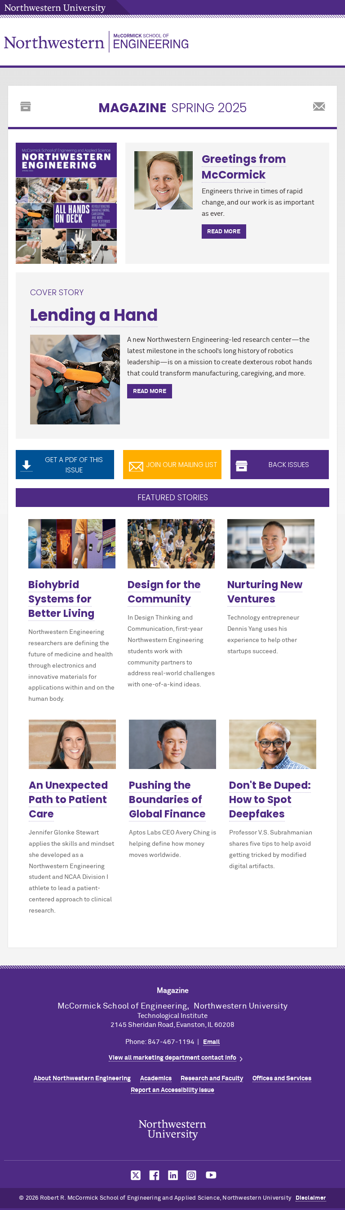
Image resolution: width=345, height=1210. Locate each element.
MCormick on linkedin (172, 1175)
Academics (156, 1078)
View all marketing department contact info (172, 1058)
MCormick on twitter (134, 1175)
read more (223, 232)
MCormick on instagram (192, 1175)
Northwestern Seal (172, 1129)
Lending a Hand (94, 315)
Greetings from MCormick (244, 167)
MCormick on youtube (211, 1175)
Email (211, 1042)
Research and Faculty (212, 1078)
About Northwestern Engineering (82, 1078)
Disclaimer (311, 1198)
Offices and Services (281, 1078)
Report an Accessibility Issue (172, 1090)
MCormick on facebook (153, 1175)
